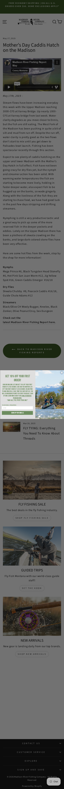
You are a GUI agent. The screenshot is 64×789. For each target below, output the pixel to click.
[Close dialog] (61, 372)
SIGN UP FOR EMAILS (17, 413)
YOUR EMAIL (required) (9, 405)
